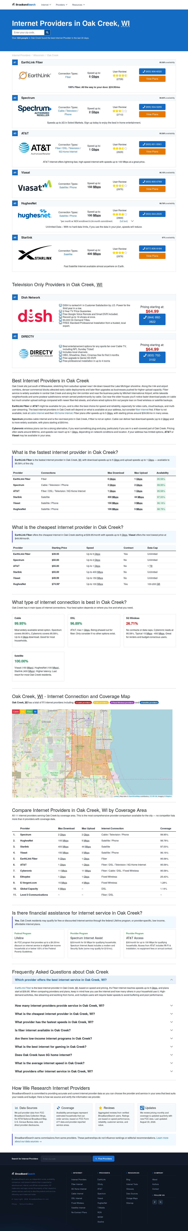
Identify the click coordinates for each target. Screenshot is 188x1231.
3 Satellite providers (149, 702)
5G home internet (64, 413)
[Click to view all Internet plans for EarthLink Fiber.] (35, 75)
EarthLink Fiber (21, 479)
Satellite (63, 187)
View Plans (152, 78)
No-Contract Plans (79, 1212)
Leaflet (116, 796)
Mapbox (169, 796)
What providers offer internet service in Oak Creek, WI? (54, 1071)
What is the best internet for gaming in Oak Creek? (50, 1046)
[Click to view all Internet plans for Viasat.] (35, 185)
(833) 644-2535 (153, 214)
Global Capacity (29, 888)
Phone (68, 114)
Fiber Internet (77, 1184)
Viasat (16, 503)
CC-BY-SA (153, 796)
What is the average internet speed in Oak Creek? (49, 1063)
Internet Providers (79, 1179)
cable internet (37, 413)
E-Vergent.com (28, 882)
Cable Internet (77, 1193)
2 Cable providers (83, 702)
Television (71, 110)
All (35, 711)
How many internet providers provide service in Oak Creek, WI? (59, 1005)
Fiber (68, 77)
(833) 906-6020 (153, 71)
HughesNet (19, 509)
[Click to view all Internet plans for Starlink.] (35, 252)
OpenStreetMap (134, 796)
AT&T (16, 491)
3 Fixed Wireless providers (122, 702)
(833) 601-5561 (153, 144)
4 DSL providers (101, 702)
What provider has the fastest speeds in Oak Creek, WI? (54, 1022)
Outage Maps (132, 1198)
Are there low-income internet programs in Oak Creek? (53, 1038)
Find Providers (105, 1158)
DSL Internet (76, 1198)
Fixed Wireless (77, 1203)
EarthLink (102, 1179)
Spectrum (18, 485)
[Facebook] (154, 1202)
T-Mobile (101, 1207)
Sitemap (129, 1203)
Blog (128, 1179)
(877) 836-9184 (153, 248)
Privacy (14, 1204)
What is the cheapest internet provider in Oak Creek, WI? (55, 1014)
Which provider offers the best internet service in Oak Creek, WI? (61, 979)
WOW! (100, 1217)
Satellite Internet (78, 1207)
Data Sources (132, 1193)
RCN (99, 1212)
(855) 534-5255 (153, 107)
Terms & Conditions (26, 1204)
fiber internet (142, 409)
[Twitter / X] (160, 1202)
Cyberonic (26, 870)
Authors (155, 1184)
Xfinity (100, 1184)
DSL (65, 148)
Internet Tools (132, 1184)
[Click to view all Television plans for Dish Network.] (35, 315)
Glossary (130, 1188)
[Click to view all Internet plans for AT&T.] (35, 147)
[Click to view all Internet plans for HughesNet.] (35, 214)
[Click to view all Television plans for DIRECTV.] (35, 353)
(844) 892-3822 (153, 319)
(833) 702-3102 (153, 357)
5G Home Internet (68, 151)
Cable (61, 110)
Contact (155, 1188)
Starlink (17, 497)
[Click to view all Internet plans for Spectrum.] (35, 110)
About (154, 1179)
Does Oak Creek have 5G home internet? (43, 1055)
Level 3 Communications (34, 894)
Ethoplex (25, 876)
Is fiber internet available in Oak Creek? (43, 1030)
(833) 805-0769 (153, 181)
